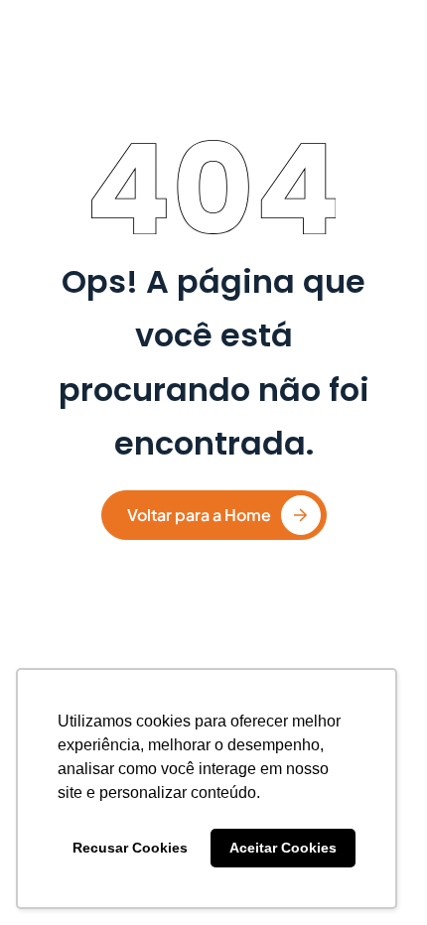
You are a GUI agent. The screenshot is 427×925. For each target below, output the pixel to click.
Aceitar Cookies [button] (283, 848)
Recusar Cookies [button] (130, 848)
